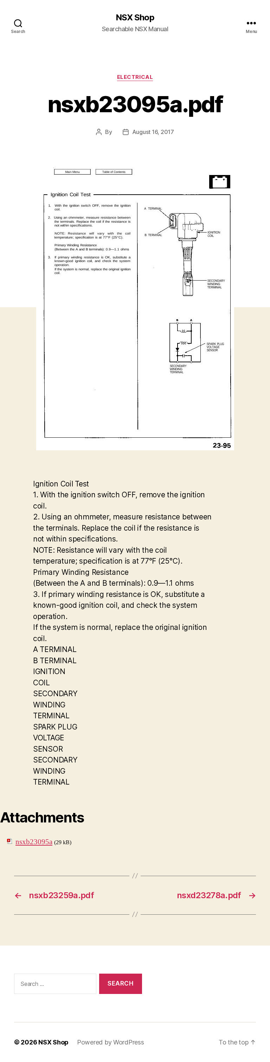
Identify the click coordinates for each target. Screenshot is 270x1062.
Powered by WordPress (110, 1042)
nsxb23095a (33, 842)
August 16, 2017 (153, 131)
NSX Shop (135, 17)
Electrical (135, 77)
